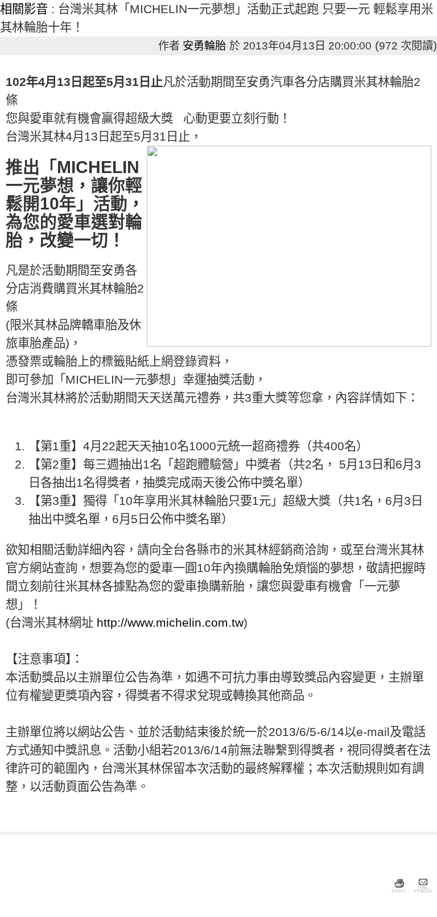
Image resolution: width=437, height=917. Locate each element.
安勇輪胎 (204, 46)
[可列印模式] (399, 893)
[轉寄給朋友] (422, 893)
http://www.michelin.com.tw (170, 623)
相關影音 (24, 9)
